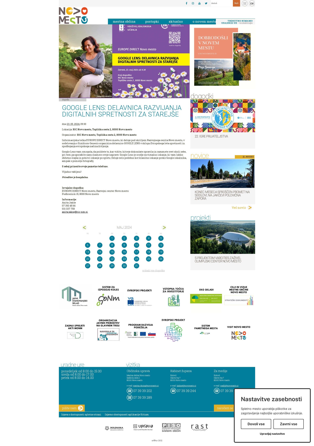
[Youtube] (199, 3)
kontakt (245, 3)
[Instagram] (193, 3)
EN (252, 3)
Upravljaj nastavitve (272, 433)
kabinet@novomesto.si (186, 385)
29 (112, 265)
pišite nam (69, 408)
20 (87, 258)
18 (148, 252)
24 (136, 258)
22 (112, 258)
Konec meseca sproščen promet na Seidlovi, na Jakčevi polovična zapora (222, 195)
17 (136, 252)
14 (99, 252)
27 (87, 265)
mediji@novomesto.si (229, 385)
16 (124, 252)
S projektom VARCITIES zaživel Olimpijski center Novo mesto (218, 259)
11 (148, 245)
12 (160, 245)
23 (124, 258)
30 (124, 265)
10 (136, 245)
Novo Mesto (81, 15)
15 (112, 252)
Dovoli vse (256, 424)
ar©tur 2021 (157, 440)
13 (87, 252)
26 (160, 258)
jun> (163, 227)
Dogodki (65, 99)
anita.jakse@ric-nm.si (75, 211)
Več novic (239, 207)
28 (99, 265)
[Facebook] (186, 3)
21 (99, 258)
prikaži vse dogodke (153, 270)
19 (160, 252)
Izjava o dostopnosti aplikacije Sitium (127, 414)
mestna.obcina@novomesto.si (146, 385)
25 (148, 258)
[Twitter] (206, 3)
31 (136, 265)
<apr (84, 227)
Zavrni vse (288, 424)
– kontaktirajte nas (237, 22)
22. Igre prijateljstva (211, 136)
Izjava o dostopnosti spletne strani (81, 414)
